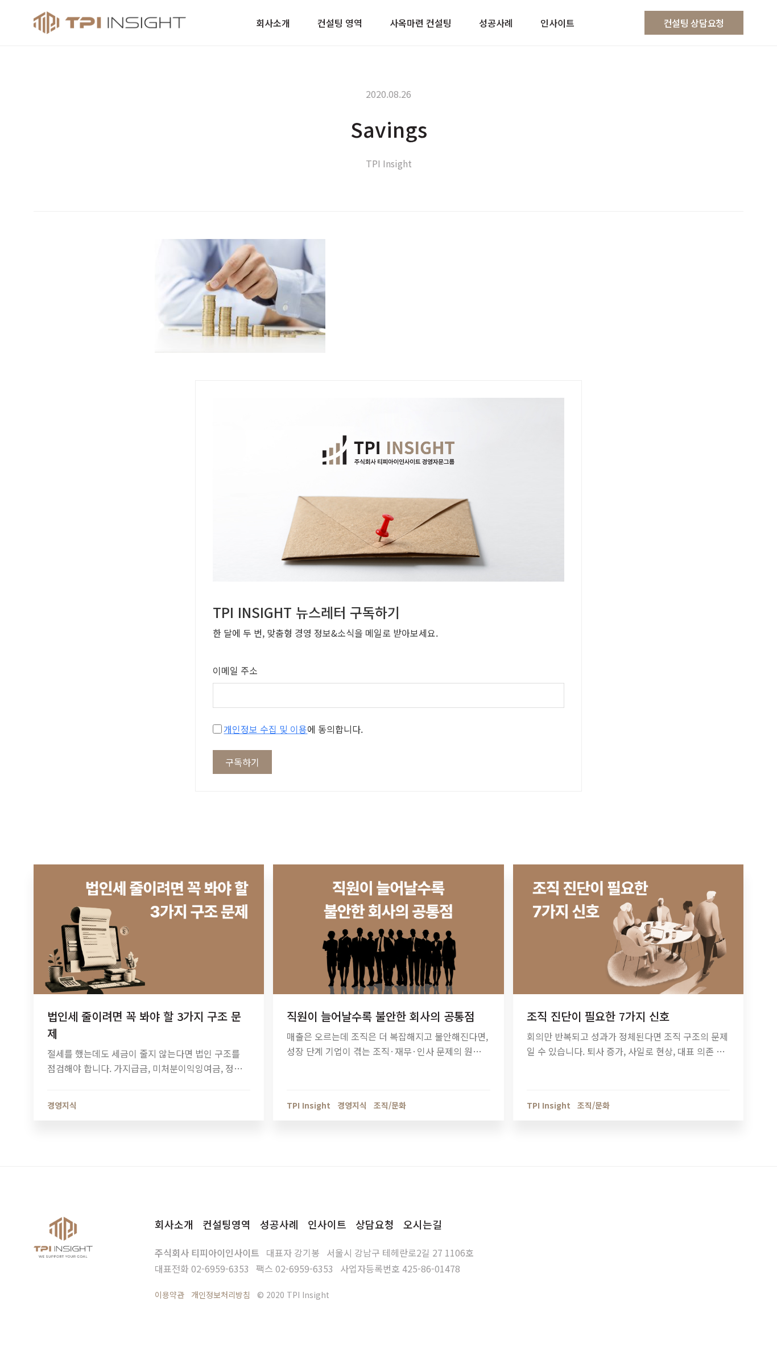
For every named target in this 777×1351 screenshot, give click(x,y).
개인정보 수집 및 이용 (265, 729)
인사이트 (327, 1224)
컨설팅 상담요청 (694, 23)
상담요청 (375, 1224)
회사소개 (174, 1224)
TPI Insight (389, 163)
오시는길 (422, 1224)
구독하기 (242, 762)
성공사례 (279, 1224)
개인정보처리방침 (220, 1294)
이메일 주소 (235, 670)
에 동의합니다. (293, 729)
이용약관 (169, 1294)
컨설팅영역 (226, 1224)
